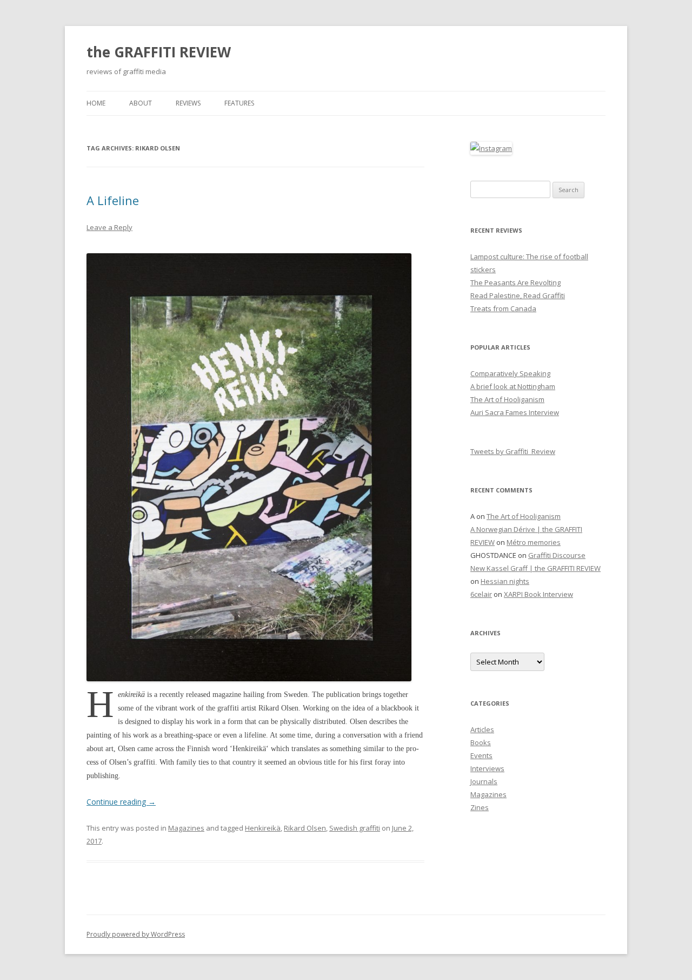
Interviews (487, 768)
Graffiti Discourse (556, 555)
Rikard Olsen (305, 828)
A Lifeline (112, 200)
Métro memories (534, 542)
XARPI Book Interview (538, 594)
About (140, 103)
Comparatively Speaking (510, 373)
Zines (479, 807)
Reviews (188, 103)
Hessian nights (505, 581)
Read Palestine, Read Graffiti (517, 295)
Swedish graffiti (354, 828)
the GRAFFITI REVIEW (158, 52)
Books (480, 742)
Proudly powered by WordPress (135, 934)
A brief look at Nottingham (512, 386)
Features (239, 103)
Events (481, 755)
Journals (483, 781)
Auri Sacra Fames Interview (514, 412)
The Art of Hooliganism (507, 399)
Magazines (186, 828)
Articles (482, 729)
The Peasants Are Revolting (515, 282)
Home (95, 103)
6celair (481, 594)
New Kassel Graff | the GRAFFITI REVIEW (535, 568)
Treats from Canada (503, 308)
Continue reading (121, 802)
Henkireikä (263, 828)
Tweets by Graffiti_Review (512, 451)
